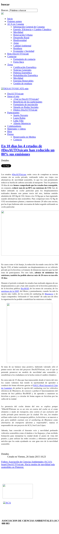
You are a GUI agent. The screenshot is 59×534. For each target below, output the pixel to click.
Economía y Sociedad (23, 51)
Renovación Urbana (23, 35)
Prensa (10, 134)
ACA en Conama (15, 24)
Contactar (11, 56)
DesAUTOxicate (15, 93)
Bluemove (49, 294)
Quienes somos (14, 21)
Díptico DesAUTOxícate (25, 110)
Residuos (17, 48)
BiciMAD (25, 288)
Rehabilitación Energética (25, 75)
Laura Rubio (19, 118)
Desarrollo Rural (21, 37)
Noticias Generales (22, 70)
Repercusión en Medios (24, 137)
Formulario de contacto (24, 59)
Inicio (10, 18)
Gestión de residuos (22, 83)
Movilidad (18, 32)
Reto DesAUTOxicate (18, 54)
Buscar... (5, 10)
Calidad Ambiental (22, 45)
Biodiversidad (20, 40)
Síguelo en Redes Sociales (25, 107)
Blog (9, 131)
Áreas (10, 64)
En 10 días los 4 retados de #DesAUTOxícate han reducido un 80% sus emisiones (27, 150)
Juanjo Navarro (20, 115)
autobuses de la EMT (10, 291)
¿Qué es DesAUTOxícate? (26, 99)
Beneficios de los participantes (27, 102)
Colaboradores (14, 126)
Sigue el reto (13, 96)
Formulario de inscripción (25, 104)
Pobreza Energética (22, 72)
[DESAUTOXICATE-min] (14, 88)
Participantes (13, 112)
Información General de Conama (29, 27)
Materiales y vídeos (16, 129)
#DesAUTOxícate (19, 174)
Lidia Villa (18, 120)
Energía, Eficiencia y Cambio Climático (32, 29)
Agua (16, 43)
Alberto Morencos (22, 123)
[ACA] (7, 502)
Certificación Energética (24, 67)
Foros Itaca (18, 62)
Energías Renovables (23, 81)
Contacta (17, 139)
